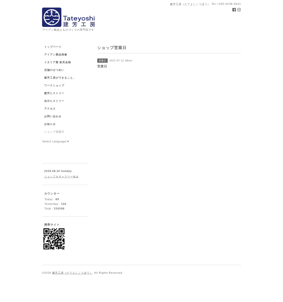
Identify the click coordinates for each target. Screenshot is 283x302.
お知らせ (50, 124)
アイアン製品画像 (55, 54)
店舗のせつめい (54, 70)
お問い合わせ (52, 116)
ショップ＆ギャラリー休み (61, 176)
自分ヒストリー (54, 100)
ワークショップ (54, 85)
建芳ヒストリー (54, 93)
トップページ (52, 46)
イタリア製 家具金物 (57, 62)
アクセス (50, 108)
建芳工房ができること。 (60, 77)
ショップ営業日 (54, 131)
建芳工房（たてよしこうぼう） (72, 272)
